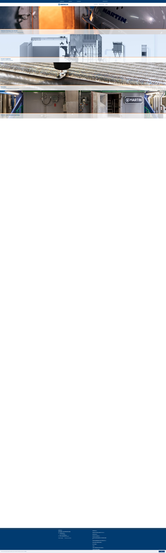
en (104, 1)
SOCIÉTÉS (96, 4)
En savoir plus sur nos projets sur (74, 146)
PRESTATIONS (101, 4)
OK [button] (161, 551)
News (106, 4)
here (25, 551)
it (107, 1)
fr (106, 1)
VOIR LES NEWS (103, 146)
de (103, 1)
